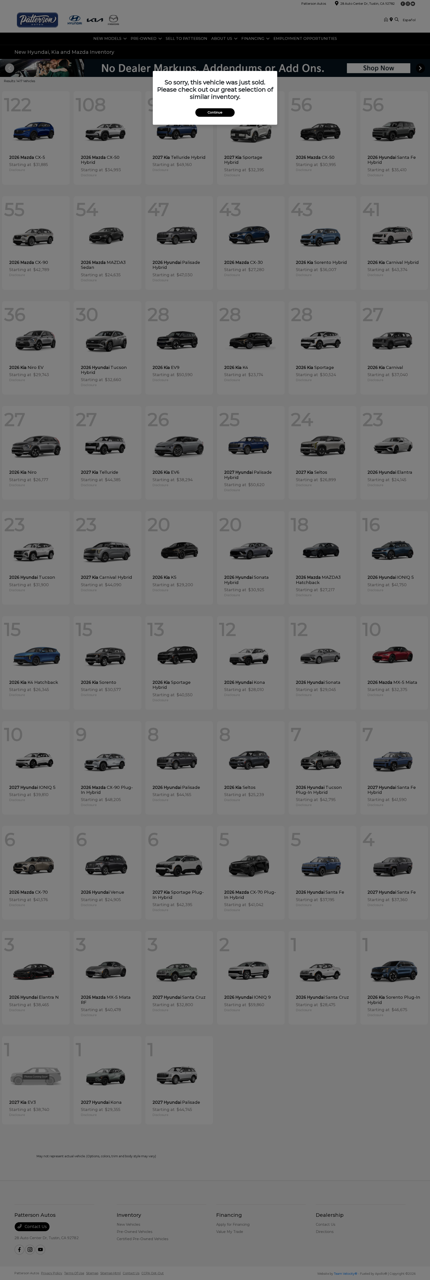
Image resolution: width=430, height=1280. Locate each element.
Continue (215, 112)
